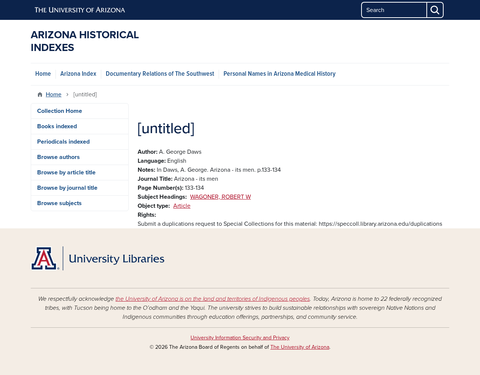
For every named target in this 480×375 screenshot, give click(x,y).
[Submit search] (435, 10)
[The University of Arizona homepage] (80, 10)
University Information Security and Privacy (240, 337)
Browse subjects (59, 203)
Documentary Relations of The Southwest (160, 74)
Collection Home (59, 111)
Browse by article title (66, 172)
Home (43, 74)
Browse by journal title (67, 188)
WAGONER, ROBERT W (220, 197)
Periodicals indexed (63, 142)
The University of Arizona (299, 347)
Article (181, 206)
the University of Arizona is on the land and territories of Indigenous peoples (213, 299)
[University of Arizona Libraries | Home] (97, 258)
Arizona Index (78, 74)
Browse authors (58, 157)
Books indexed (57, 126)
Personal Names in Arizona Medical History (280, 74)
